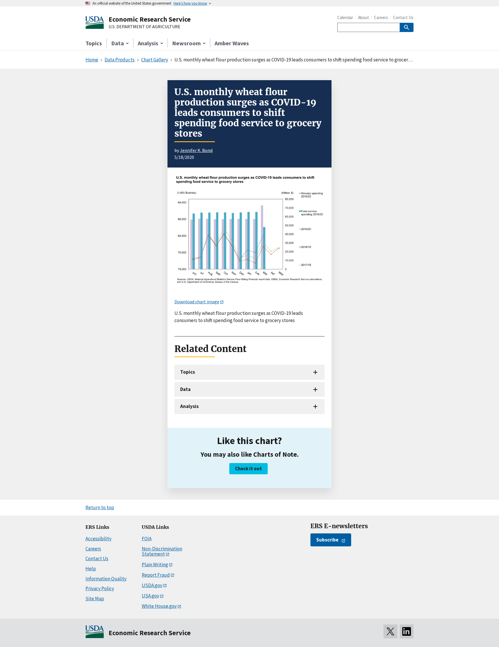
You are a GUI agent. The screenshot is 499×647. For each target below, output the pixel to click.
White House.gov (159, 606)
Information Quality (105, 578)
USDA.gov (152, 585)
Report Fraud (156, 575)
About (363, 17)
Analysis (189, 406)
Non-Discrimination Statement (162, 551)
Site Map (94, 598)
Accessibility (98, 538)
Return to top (99, 507)
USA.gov (150, 596)
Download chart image (196, 301)
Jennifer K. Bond (196, 150)
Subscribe (327, 540)
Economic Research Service (150, 19)
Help (90, 568)
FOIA (147, 538)
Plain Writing (155, 564)
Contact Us (403, 17)
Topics (93, 43)
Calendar (345, 17)
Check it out (248, 468)
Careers (381, 17)
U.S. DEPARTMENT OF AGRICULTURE (144, 26)
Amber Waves (232, 43)
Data (185, 389)
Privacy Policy (99, 588)
